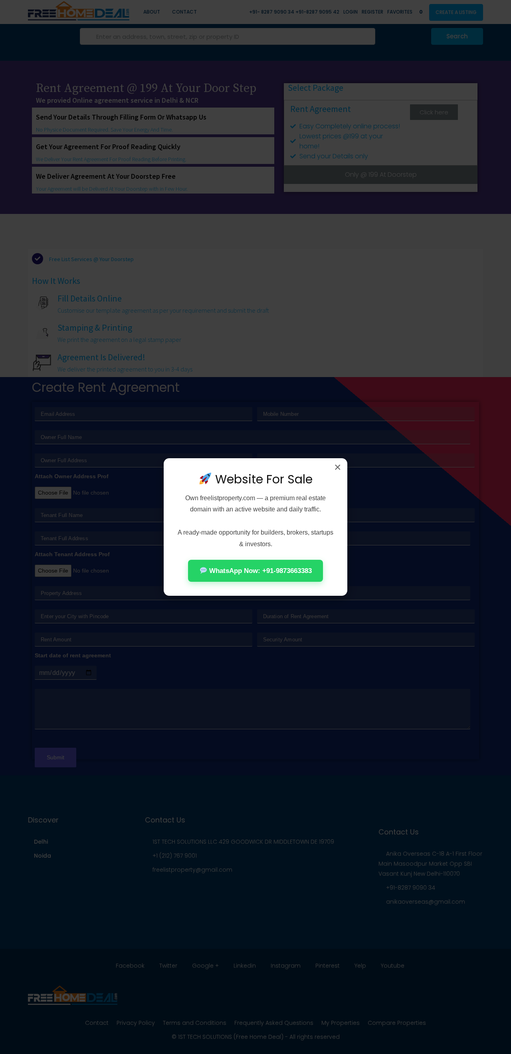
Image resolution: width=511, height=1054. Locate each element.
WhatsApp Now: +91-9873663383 (259, 571)
